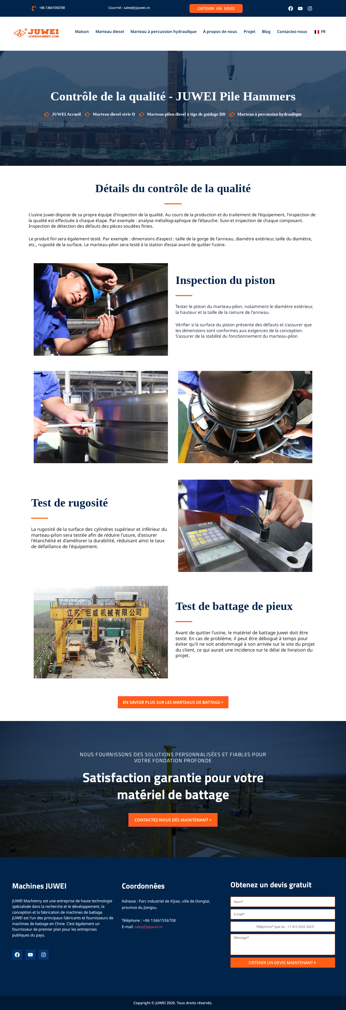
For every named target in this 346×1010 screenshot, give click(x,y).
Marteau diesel (109, 31)
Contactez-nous (292, 31)
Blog (266, 31)
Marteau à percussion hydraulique (163, 31)
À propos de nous (220, 31)
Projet (249, 31)
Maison (82, 31)
